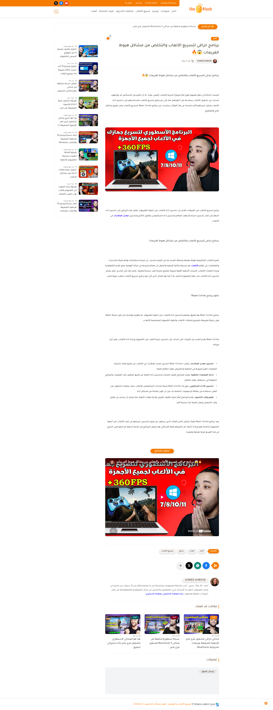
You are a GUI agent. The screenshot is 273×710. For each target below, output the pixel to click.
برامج (181, 551)
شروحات (165, 11)
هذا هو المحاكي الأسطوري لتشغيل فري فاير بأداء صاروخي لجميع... (123, 643)
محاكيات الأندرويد (124, 11)
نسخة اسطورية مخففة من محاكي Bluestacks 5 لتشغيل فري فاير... (163, 27)
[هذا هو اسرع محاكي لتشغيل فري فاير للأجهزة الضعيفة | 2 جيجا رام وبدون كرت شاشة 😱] (88, 120)
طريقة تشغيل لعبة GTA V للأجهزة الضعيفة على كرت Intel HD (67, 105)
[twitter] (56, 3)
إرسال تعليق (208, 672)
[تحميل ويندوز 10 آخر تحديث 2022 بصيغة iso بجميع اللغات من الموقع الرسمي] (88, 68)
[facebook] (61, 3)
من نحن (139, 3)
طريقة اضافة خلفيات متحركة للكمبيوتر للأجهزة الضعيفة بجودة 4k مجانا (68, 157)
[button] (206, 565)
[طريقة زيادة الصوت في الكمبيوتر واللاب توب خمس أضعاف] (88, 189)
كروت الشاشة (106, 11)
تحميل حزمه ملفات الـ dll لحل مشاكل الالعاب (68, 173)
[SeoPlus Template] (217, 704)
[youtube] (66, 3)
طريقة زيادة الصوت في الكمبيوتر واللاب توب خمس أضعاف (67, 190)
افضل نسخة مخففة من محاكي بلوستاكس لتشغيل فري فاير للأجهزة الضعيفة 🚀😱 (67, 88)
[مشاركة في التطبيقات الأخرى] (180, 565)
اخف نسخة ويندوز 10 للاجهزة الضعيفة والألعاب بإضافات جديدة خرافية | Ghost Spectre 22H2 (67, 208)
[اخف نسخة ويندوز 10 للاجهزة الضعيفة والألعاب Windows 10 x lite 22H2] (88, 137)
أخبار (174, 11)
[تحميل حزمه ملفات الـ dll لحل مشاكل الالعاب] (88, 172)
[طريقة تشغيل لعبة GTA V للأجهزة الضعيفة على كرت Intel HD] (88, 103)
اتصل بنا (128, 3)
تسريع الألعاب (143, 11)
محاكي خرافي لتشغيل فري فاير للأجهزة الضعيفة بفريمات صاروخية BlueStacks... (202, 643)
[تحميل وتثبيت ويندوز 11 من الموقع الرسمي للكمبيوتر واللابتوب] (88, 51)
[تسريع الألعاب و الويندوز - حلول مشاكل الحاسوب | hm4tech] (199, 8)
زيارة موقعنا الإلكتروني (172, 594)
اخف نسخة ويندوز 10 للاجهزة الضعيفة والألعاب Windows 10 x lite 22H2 (67, 139)
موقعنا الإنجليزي (154, 594)
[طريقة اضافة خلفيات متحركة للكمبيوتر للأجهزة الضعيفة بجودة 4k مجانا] (88, 154)
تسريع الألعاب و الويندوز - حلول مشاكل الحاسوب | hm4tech (163, 704)
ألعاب (94, 11)
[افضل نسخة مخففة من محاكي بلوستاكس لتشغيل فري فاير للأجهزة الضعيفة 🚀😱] (88, 86)
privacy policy (151, 3)
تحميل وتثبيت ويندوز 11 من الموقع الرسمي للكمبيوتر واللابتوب (67, 53)
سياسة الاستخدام (168, 3)
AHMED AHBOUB (204, 61)
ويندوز (155, 11)
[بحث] (56, 11)
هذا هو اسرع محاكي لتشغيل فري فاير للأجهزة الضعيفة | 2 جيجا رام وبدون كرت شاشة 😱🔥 (67, 122)
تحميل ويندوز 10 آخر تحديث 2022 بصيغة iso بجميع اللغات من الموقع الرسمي (67, 70)
